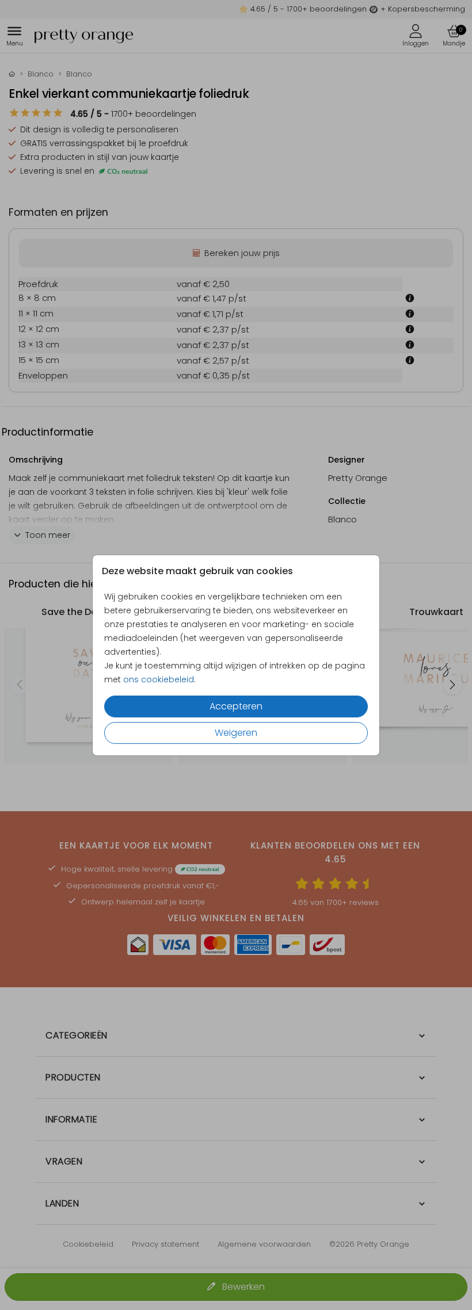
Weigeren (236, 732)
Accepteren (236, 706)
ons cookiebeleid (158, 679)
